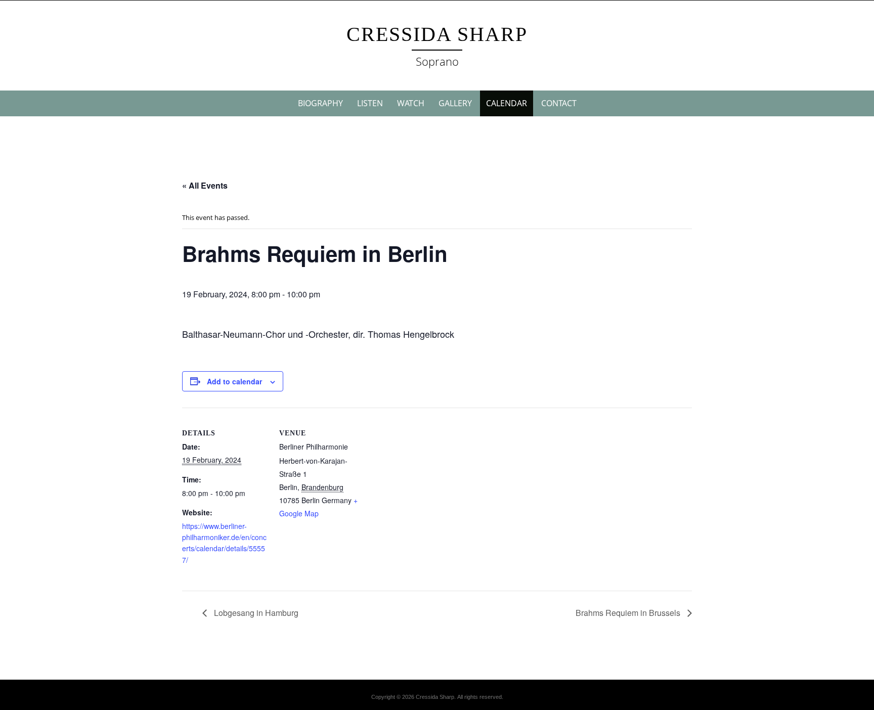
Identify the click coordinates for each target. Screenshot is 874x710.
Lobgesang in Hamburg (255, 612)
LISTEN (370, 103)
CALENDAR (506, 103)
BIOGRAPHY (320, 103)
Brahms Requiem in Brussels (629, 612)
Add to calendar (234, 381)
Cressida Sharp (437, 34)
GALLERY (455, 103)
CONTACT (559, 103)
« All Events (205, 185)
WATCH (410, 103)
